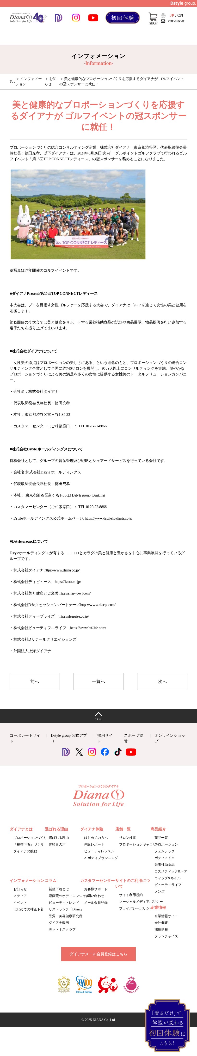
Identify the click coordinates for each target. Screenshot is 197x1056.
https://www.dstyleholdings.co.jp (108, 518)
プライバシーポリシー (136, 908)
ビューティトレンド (64, 902)
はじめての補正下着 (28, 909)
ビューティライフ (167, 885)
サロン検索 (127, 838)
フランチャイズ (166, 936)
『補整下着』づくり (28, 844)
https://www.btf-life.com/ (88, 628)
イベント (20, 902)
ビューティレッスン (99, 851)
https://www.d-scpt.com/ (98, 605)
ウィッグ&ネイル (167, 878)
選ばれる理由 (59, 838)
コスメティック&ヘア (170, 871)
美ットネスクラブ (62, 929)
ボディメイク (164, 858)
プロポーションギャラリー (139, 844)
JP (172, 15)
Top (12, 81)
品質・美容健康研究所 (65, 916)
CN (180, 15)
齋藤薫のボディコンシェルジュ (72, 896)
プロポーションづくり (30, 838)
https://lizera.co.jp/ (68, 582)
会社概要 (161, 923)
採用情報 (161, 929)
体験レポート (94, 844)
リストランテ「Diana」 (66, 909)
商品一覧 (161, 838)
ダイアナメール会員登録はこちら (98, 954)
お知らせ (20, 889)
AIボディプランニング (101, 858)
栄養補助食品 (164, 864)
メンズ (159, 891)
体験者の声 (57, 844)
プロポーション (166, 844)
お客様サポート (96, 889)
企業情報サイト (166, 916)
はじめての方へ (96, 838)
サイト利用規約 (131, 895)
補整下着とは (59, 889)
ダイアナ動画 (59, 923)
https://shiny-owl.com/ (75, 593)
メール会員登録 (96, 902)
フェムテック (164, 851)
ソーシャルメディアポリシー (141, 901)
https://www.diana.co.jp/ (62, 570)
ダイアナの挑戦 (25, 851)
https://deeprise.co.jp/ (74, 616)
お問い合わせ (94, 896)
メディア (20, 896)
